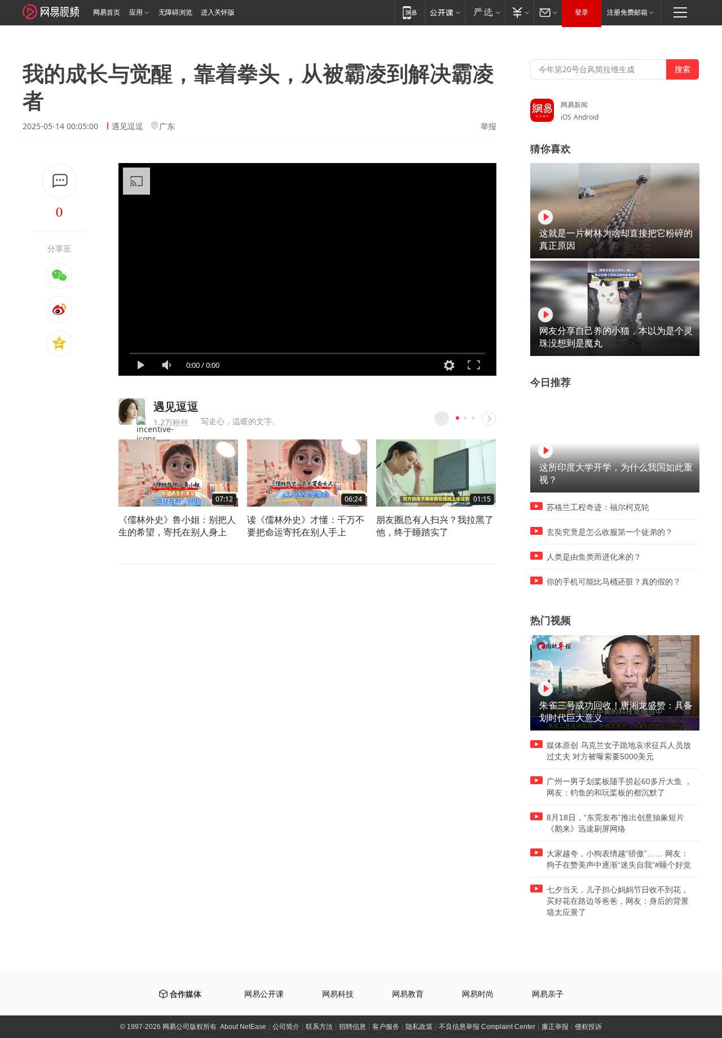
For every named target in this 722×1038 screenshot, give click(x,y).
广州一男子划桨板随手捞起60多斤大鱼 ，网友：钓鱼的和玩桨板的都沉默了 (619, 787)
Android (586, 117)
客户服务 (385, 1027)
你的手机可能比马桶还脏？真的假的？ (614, 581)
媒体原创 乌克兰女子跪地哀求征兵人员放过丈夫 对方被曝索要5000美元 (619, 751)
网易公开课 (264, 994)
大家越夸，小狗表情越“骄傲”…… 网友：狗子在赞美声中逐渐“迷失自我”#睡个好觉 (619, 859)
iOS (566, 117)
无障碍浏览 (175, 12)
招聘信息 (352, 1027)
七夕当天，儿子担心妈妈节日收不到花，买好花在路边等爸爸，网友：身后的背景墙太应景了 (618, 901)
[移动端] (410, 12)
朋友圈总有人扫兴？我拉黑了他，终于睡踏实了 (435, 525)
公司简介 (286, 1027)
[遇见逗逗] (131, 411)
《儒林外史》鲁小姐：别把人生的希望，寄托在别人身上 (177, 525)
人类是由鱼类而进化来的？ (594, 556)
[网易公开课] (445, 12)
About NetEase (243, 1027)
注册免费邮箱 (627, 12)
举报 (488, 126)
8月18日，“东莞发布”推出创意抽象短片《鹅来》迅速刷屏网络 (615, 823)
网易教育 (408, 994)
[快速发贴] (59, 180)
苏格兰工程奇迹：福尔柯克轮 (598, 507)
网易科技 (338, 994)
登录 (581, 12)
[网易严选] (485, 12)
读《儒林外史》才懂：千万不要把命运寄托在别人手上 (305, 525)
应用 (136, 12)
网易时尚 (478, 994)
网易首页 (106, 12)
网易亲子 (547, 994)
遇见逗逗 (127, 126)
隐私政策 (419, 1027)
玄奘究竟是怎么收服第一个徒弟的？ (610, 531)
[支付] (519, 12)
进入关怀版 (218, 12)
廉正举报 (555, 1027)
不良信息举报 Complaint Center (487, 1027)
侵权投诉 (588, 1027)
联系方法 (319, 1027)
